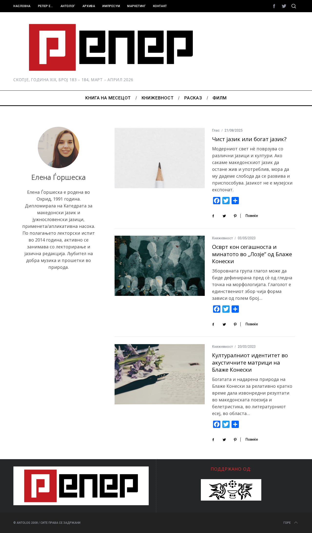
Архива (88, 6)
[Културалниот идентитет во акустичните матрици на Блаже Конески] (160, 374)
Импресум (111, 6)
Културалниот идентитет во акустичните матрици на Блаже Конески (250, 362)
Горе (287, 522)
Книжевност (222, 238)
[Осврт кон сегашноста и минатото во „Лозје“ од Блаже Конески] (160, 266)
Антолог (67, 6)
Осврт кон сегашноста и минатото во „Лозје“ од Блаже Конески (252, 254)
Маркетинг (136, 6)
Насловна (22, 6)
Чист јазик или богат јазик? (249, 139)
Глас (216, 130)
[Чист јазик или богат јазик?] (160, 158)
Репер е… (45, 6)
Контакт (160, 6)
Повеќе (251, 216)
